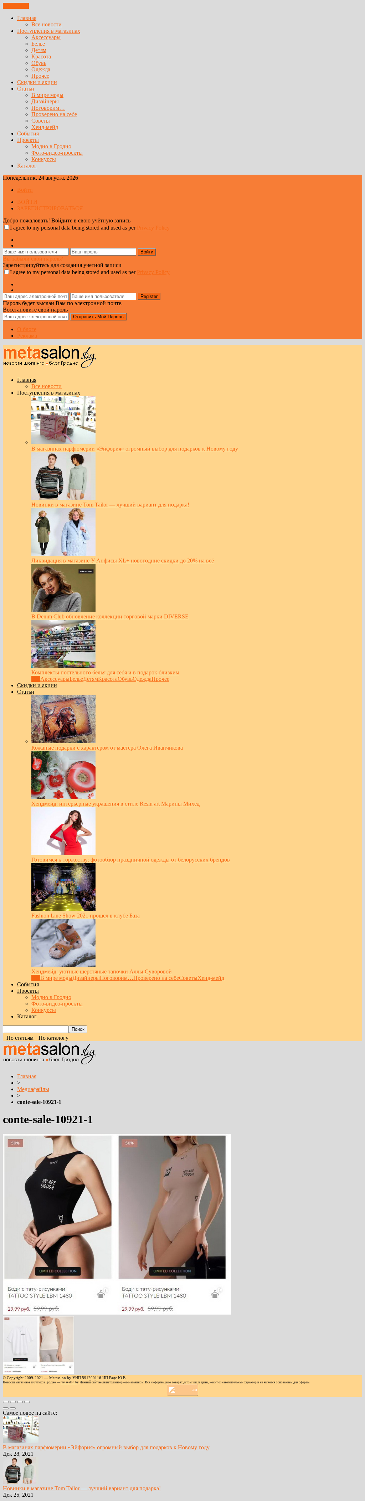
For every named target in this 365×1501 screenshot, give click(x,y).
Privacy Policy (153, 228)
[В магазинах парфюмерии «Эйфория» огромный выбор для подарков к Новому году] (63, 442)
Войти (25, 190)
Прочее (40, 76)
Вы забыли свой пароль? (33, 259)
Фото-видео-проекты (57, 153)
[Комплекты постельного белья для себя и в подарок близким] (63, 666)
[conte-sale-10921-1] (117, 1313)
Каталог (27, 166)
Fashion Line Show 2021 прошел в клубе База (85, 916)
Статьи (25, 89)
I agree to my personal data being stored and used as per (90, 228)
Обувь (38, 63)
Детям (38, 50)
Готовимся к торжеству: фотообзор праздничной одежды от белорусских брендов (130, 860)
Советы (40, 121)
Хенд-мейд (44, 127)
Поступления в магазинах (48, 31)
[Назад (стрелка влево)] (6, 1408)
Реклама (27, 336)
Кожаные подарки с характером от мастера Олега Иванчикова (107, 748)
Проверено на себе (54, 114)
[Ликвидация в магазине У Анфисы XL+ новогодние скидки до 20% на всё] (63, 554)
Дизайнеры (45, 101)
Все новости (46, 24)
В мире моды (47, 95)
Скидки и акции (37, 82)
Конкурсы (43, 159)
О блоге (26, 329)
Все (35, 679)
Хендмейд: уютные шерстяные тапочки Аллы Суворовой (101, 971)
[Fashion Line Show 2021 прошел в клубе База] (63, 909)
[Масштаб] (27, 1402)
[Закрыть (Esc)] (6, 1402)
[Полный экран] (20, 1402)
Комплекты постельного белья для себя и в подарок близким (105, 672)
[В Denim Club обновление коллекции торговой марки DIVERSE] (63, 610)
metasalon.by (69, 1382)
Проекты (28, 140)
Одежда (40, 69)
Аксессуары (46, 37)
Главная (26, 18)
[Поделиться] (13, 1402)
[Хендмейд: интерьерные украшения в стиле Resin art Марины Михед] (63, 797)
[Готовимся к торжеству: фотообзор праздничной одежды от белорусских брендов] (63, 853)
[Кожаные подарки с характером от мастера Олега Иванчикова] (63, 741)
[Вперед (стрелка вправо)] (13, 1408)
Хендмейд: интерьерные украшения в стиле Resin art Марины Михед (115, 804)
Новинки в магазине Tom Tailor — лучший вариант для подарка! (110, 505)
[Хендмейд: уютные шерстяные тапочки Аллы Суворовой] (63, 965)
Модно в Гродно (51, 146)
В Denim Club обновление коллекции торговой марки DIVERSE (110, 616)
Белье (38, 44)
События (28, 133)
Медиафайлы (33, 1089)
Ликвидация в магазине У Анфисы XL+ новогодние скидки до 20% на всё (122, 560)
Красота (41, 56)
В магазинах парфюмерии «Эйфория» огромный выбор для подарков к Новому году (134, 449)
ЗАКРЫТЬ (16, 6)
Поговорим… (48, 108)
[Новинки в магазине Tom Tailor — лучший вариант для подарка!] (63, 498)
